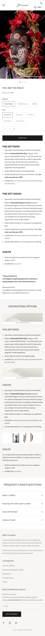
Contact (4, 582)
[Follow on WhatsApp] (16, 623)
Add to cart (22, 138)
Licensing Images (7, 578)
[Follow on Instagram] (10, 623)
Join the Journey (12, 614)
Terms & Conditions (8, 566)
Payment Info (6, 574)
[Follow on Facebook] (3, 623)
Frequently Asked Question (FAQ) (12, 570)
